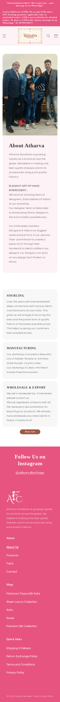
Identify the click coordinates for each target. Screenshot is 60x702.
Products (12, 555)
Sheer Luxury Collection (21, 601)
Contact (11, 571)
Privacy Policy (15, 672)
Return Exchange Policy (21, 656)
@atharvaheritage (30, 473)
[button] (4, 36)
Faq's (9, 563)
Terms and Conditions (20, 664)
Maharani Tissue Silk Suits (23, 593)
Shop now (30, 432)
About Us (12, 547)
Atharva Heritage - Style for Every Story (34, 696)
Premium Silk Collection (21, 626)
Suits (9, 610)
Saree (10, 618)
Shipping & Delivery (18, 648)
